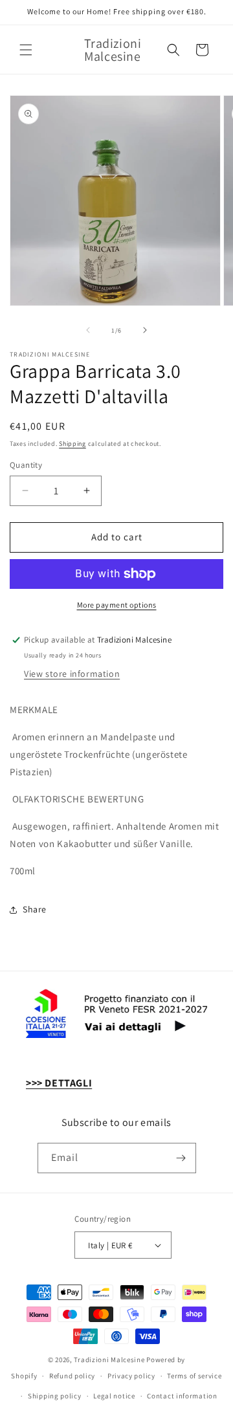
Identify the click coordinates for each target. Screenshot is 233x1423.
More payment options (117, 605)
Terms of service (194, 1375)
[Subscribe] (181, 1158)
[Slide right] (145, 330)
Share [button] (35, 909)
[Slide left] (88, 330)
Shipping (72, 443)
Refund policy (72, 1375)
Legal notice (114, 1395)
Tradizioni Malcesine (109, 1359)
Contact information (182, 1395)
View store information (72, 673)
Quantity (26, 464)
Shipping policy (55, 1395)
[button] (26, 50)
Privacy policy (131, 1375)
